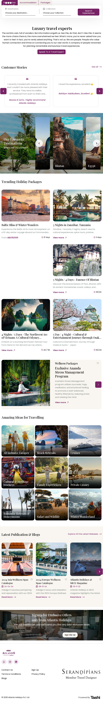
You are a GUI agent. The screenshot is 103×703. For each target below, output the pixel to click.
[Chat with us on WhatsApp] (4, 661)
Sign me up (70, 634)
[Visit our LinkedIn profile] (16, 661)
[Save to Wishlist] (97, 363)
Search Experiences (89, 12)
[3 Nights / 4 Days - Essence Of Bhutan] (77, 260)
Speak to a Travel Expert (51, 51)
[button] (3, 91)
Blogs (4, 678)
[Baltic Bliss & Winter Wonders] (26, 206)
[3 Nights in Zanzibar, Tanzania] (77, 206)
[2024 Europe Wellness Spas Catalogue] (51, 559)
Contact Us (7, 669)
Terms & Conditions (11, 674)
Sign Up (35, 669)
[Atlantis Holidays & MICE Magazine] (85, 559)
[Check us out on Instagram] (10, 661)
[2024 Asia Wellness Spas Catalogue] (17, 559)
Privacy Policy (38, 674)
